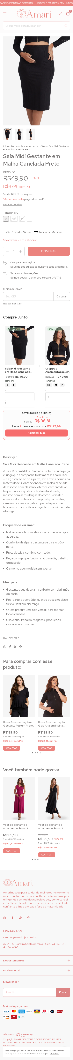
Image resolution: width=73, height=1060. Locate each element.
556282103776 (12, 930)
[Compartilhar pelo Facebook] (10, 647)
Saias (44, 146)
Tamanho (9, 381)
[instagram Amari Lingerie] (4, 918)
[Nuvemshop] (18, 1036)
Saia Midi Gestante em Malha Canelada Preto (17, 370)
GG (49, 385)
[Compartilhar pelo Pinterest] (20, 647)
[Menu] (5, 14)
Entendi (54, 1053)
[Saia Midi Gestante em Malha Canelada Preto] (19, 345)
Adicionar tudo (37, 432)
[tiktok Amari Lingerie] (20, 918)
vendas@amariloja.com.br (19, 937)
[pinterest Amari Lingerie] (28, 918)
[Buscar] (66, 25)
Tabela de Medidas (50, 232)
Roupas (14, 146)
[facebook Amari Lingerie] (12, 918)
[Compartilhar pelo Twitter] (15, 647)
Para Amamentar (30, 146)
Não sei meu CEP (12, 303)
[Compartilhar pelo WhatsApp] (5, 647)
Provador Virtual (21, 232)
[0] (68, 13)
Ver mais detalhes (12, 204)
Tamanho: (11, 212)
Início (6, 146)
